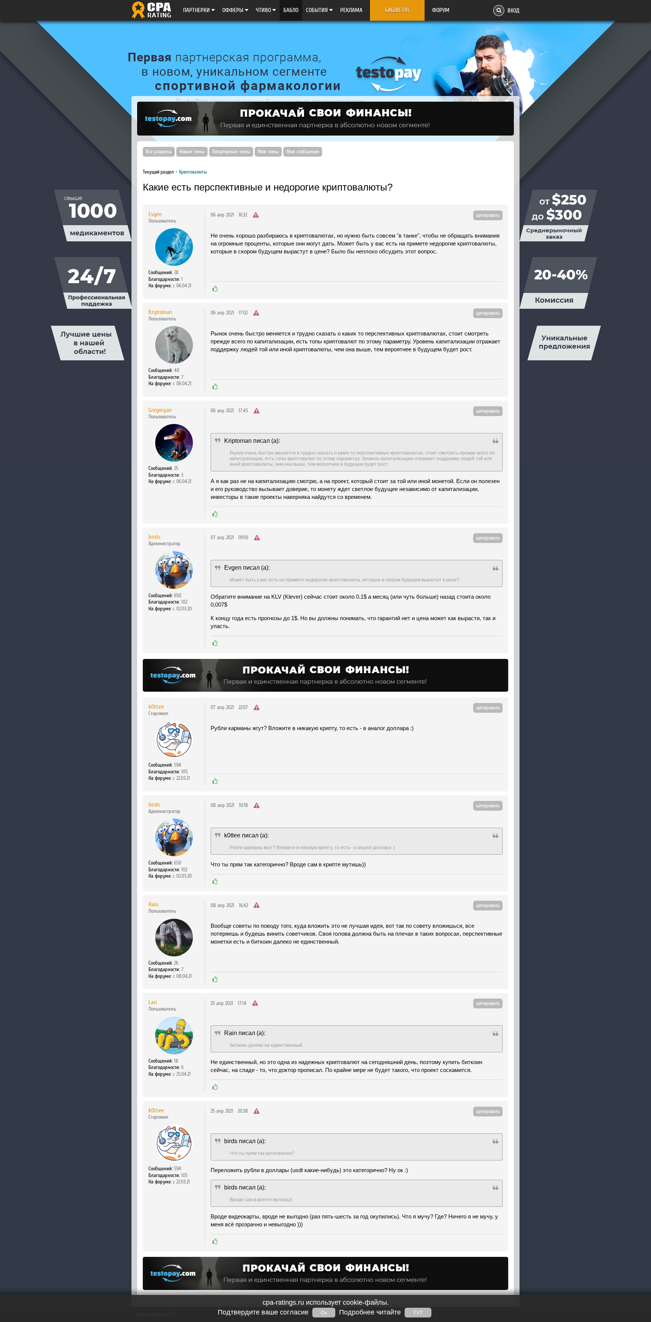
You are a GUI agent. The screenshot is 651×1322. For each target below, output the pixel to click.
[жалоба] (256, 215)
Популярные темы (231, 152)
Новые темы (192, 152)
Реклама (351, 10)
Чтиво (264, 10)
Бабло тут (397, 10)
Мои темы (268, 152)
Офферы (233, 10)
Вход (513, 10)
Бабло (290, 10)
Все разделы (159, 152)
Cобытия (317, 10)
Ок (324, 1313)
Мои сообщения (302, 152)
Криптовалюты (193, 172)
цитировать (488, 215)
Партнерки (197, 10)
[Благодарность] (215, 289)
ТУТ (418, 1313)
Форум (440, 10)
